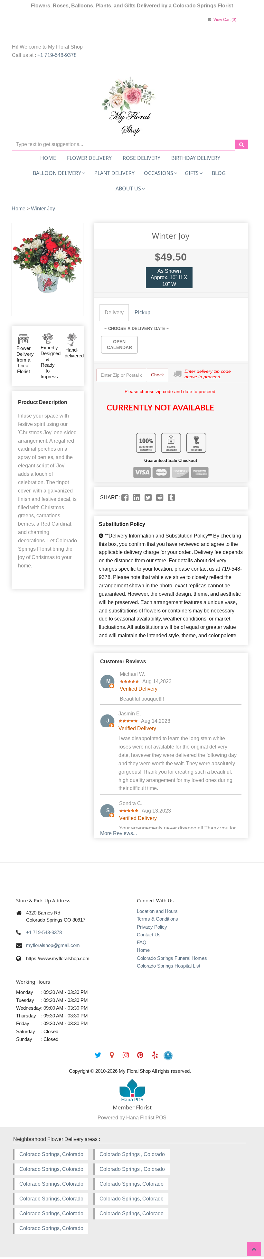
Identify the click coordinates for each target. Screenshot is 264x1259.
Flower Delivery (89, 157)
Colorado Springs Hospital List (168, 966)
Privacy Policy (152, 927)
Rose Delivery (141, 157)
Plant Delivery (114, 173)
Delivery (114, 312)
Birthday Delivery (195, 157)
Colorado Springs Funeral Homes (172, 958)
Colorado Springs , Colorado (132, 1154)
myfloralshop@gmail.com (53, 945)
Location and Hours (157, 911)
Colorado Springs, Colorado (51, 1154)
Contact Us (149, 934)
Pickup (142, 312)
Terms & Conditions (157, 919)
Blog (219, 173)
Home (48, 157)
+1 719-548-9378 (57, 55)
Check (157, 374)
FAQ (141, 942)
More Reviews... (118, 833)
